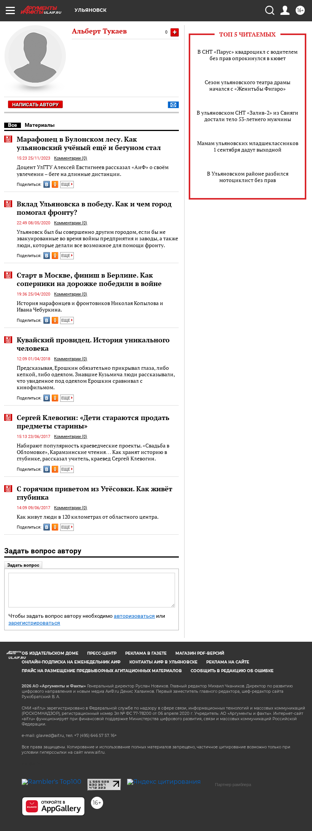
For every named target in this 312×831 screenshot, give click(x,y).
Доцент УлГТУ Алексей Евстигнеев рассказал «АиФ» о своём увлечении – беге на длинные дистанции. (93, 170)
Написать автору (35, 104)
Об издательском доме (50, 653)
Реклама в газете (146, 653)
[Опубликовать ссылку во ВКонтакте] (46, 184)
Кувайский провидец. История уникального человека (93, 344)
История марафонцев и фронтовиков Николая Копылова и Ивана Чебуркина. (90, 306)
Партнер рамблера (233, 784)
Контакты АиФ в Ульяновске (163, 662)
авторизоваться (134, 616)
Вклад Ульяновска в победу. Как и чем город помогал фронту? (94, 208)
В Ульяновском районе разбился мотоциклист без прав (247, 176)
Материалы (40, 125)
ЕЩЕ (66, 184)
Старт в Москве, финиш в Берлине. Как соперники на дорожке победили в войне (89, 279)
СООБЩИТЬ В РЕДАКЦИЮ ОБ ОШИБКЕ (232, 670)
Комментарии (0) (70, 158)
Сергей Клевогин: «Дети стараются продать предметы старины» (93, 421)
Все (12, 125)
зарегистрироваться (34, 623)
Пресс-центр (101, 653)
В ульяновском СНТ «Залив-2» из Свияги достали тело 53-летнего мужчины (247, 115)
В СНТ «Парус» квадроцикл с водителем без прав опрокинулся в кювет (247, 54)
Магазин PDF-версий (199, 653)
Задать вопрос (23, 565)
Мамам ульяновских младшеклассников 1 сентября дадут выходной (247, 146)
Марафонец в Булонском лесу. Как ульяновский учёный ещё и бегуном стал (89, 143)
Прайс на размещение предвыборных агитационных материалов (102, 670)
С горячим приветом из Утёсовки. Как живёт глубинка (94, 493)
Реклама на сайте (227, 662)
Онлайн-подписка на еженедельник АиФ (71, 662)
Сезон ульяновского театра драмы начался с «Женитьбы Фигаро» (247, 85)
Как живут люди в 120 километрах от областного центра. (88, 516)
